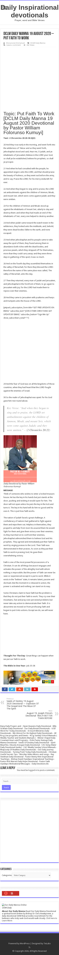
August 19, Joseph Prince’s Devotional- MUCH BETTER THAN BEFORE (38, 714)
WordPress (25, 943)
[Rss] (29, 947)
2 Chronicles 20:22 (38, 430)
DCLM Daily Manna (37, 43)
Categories (7, 875)
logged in (32, 770)
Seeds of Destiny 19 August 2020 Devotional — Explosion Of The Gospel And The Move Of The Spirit (23, 704)
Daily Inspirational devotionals (29, 11)
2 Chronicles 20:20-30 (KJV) (22, 138)
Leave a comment (13, 45)
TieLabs (47, 943)
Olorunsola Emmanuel (15, 43)
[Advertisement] (29, 78)
